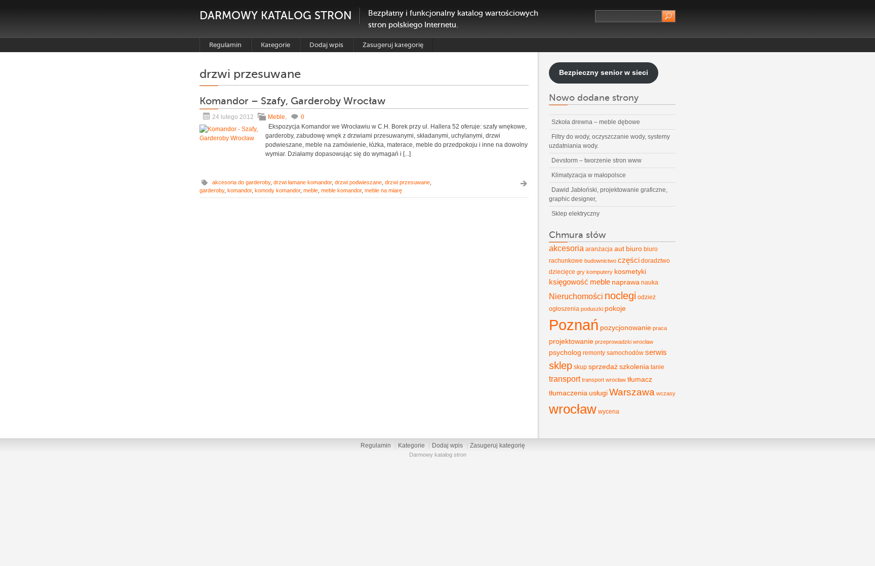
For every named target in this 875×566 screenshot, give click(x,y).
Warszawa (632, 392)
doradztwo (655, 260)
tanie (657, 367)
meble (310, 190)
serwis (656, 352)
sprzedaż (603, 366)
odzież (647, 297)
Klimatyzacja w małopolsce (588, 175)
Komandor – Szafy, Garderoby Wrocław (292, 101)
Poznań (574, 324)
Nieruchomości (576, 296)
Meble (276, 116)
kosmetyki (630, 271)
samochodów (625, 352)
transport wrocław (604, 380)
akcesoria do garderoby (241, 182)
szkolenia (634, 366)
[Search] (668, 16)
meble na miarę (383, 190)
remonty (594, 352)
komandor (239, 190)
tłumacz (639, 379)
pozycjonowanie (625, 328)
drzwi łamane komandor (302, 182)
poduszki (592, 309)
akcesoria (566, 248)
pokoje (615, 308)
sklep (560, 365)
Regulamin (225, 45)
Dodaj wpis (326, 45)
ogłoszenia (564, 308)
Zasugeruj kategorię (393, 45)
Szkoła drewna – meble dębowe (595, 122)
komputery (599, 272)
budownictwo (600, 261)
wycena (608, 411)
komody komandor (277, 190)
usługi (598, 393)
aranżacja (599, 249)
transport (564, 379)
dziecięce (562, 271)
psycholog (565, 352)
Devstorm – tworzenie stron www (596, 160)
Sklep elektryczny (575, 213)
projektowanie (571, 341)
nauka (649, 282)
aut (619, 249)
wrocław (572, 409)
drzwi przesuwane (407, 182)
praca (660, 328)
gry (581, 272)
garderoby (212, 190)
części (629, 260)
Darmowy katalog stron (276, 15)
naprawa (626, 282)
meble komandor (341, 190)
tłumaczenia (568, 393)
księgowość (568, 282)
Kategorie (275, 45)
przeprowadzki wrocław (624, 342)
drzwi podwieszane (358, 182)
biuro (634, 249)
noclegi (620, 295)
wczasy (665, 393)
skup (580, 367)
